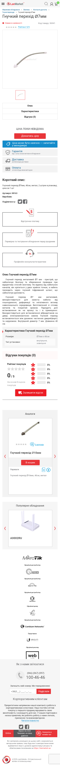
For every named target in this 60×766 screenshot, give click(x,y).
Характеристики (30, 111)
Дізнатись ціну (30, 135)
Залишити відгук (33, 392)
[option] (30, 59)
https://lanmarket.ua (42, 748)
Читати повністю (30, 720)
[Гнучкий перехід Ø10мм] (30, 429)
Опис (30, 105)
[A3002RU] (30, 521)
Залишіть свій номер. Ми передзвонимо (30, 686)
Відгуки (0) (30, 117)
